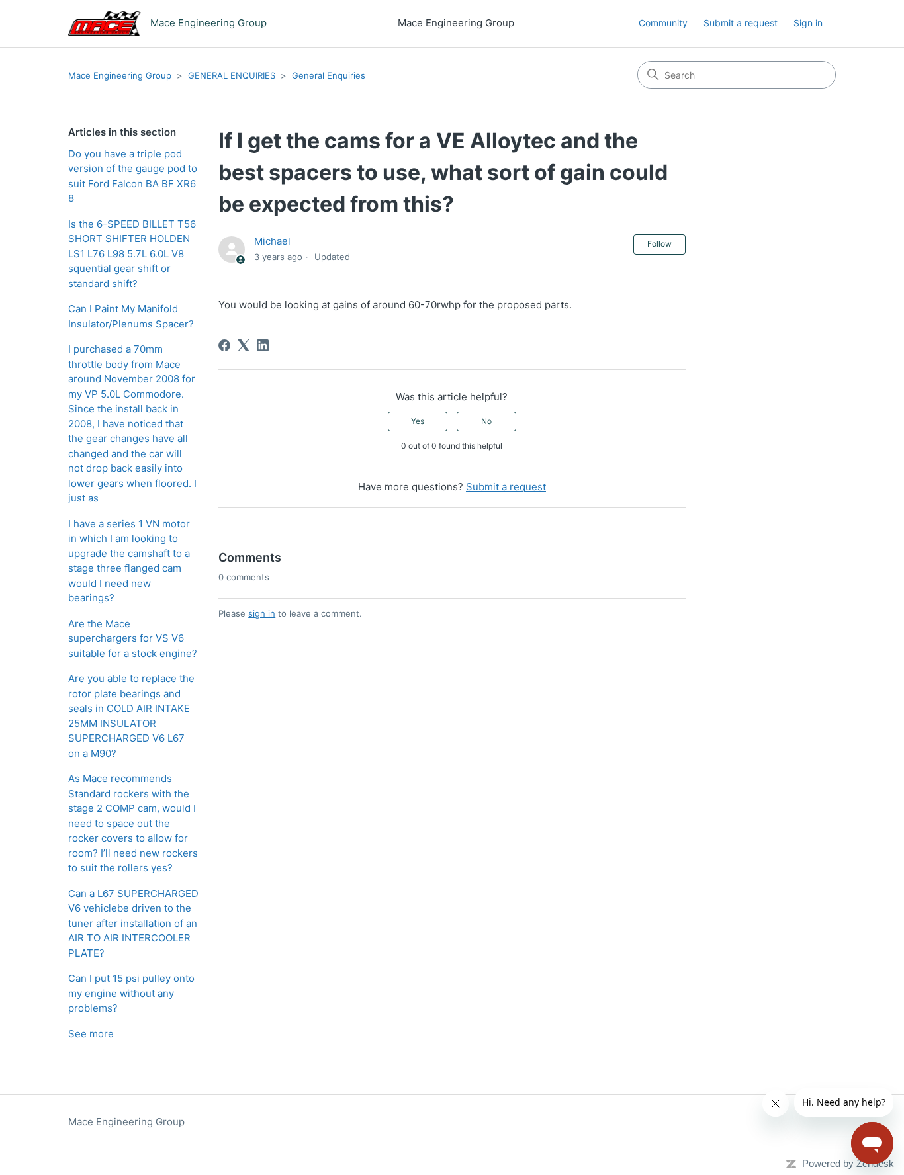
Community (663, 22)
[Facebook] (224, 345)
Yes (417, 421)
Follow (659, 244)
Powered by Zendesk (848, 1163)
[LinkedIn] (263, 345)
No (486, 421)
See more (91, 1033)
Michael (272, 241)
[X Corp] (243, 345)
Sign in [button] (808, 22)
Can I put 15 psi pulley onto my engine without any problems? (131, 993)
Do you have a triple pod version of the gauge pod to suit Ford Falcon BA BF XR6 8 (132, 176)
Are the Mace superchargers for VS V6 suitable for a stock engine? (132, 638)
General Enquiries (328, 75)
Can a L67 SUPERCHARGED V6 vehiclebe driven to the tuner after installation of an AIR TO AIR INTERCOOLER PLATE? (133, 923)
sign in (261, 613)
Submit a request (740, 22)
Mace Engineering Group (119, 75)
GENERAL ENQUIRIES (231, 75)
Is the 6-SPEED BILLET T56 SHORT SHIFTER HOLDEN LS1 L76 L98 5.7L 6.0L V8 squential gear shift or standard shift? (132, 254)
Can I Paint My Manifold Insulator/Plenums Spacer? (131, 316)
